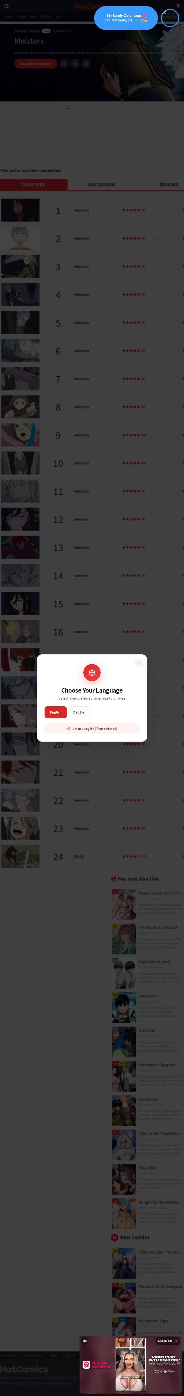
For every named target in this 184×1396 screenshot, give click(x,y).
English (56, 712)
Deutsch (79, 712)
